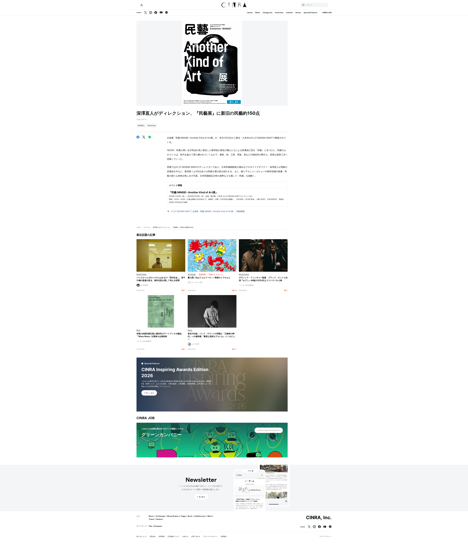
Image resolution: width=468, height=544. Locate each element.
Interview (279, 12)
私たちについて (141, 536)
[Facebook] (155, 12)
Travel (151, 519)
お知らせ (185, 536)
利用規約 (224, 536)
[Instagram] (150, 12)
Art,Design (146, 227)
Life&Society (199, 516)
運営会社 (153, 536)
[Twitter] (145, 12)
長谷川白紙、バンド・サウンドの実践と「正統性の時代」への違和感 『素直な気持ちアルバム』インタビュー (211, 336)
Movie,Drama (172, 516)
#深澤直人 (141, 125)
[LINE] (166, 12)
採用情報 (162, 536)
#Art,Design (152, 125)
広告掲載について (173, 536)
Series (298, 12)
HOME (138, 227)
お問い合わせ (195, 536)
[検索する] (303, 5)
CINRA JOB (327, 12)
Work (209, 516)
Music (151, 516)
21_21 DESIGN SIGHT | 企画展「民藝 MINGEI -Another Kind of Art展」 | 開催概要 (208, 211)
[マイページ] (141, 4)
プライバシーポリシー (210, 536)
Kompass (158, 526)
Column (289, 12)
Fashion (159, 519)
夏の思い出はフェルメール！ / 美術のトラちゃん (209, 277)
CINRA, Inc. (319, 517)
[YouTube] (161, 12)
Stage (183, 516)
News (257, 12)
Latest (250, 12)
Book (190, 516)
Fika (150, 526)
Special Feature (310, 12)
